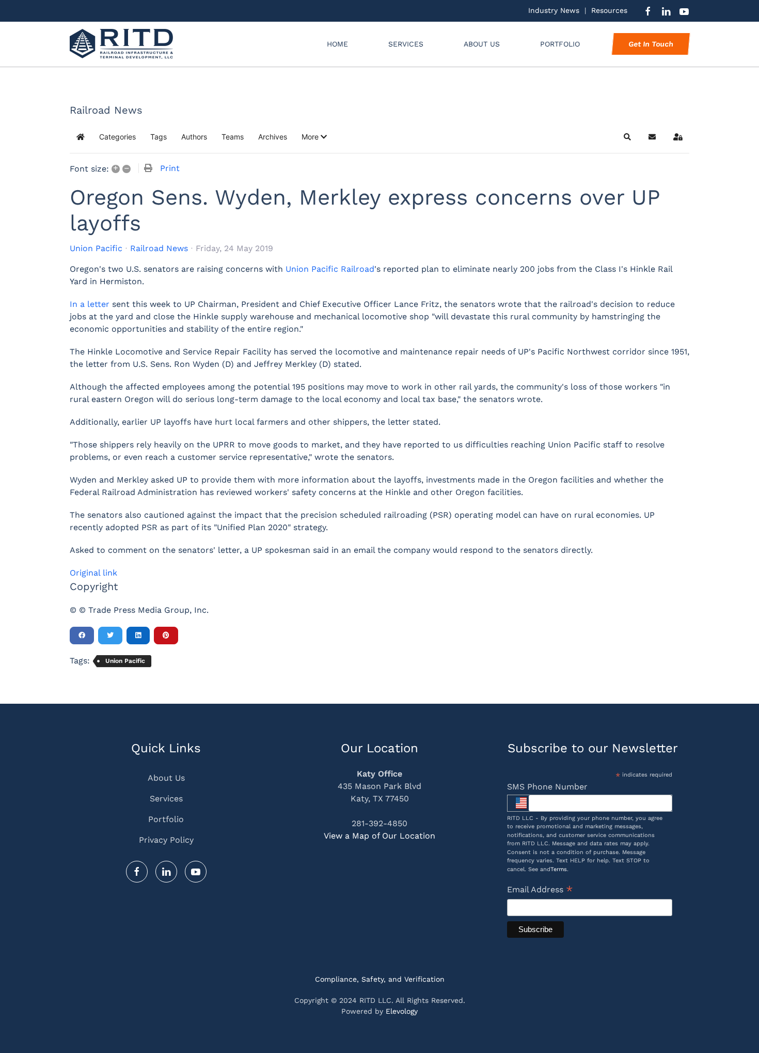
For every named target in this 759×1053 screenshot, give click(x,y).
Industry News (553, 10)
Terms (558, 869)
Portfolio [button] (560, 44)
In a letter (89, 304)
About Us (482, 44)
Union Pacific (96, 248)
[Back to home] (121, 44)
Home (337, 44)
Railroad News (159, 248)
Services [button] (405, 44)
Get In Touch (650, 44)
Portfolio (166, 819)
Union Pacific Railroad (330, 269)
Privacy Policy (166, 840)
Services (166, 798)
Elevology (402, 1011)
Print (170, 168)
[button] (314, 137)
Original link (93, 573)
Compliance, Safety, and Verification (380, 979)
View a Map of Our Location (379, 836)
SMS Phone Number (547, 787)
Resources (609, 10)
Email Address (540, 890)
